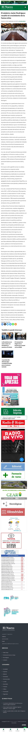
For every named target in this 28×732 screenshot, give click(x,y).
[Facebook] (2, 324)
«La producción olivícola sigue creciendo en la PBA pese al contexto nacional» (7, 363)
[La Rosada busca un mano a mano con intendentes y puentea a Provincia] (7, 336)
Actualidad (5, 669)
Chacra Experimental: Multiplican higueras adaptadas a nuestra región (12, 707)
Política (4, 689)
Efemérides (5, 676)
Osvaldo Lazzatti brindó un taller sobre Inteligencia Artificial (14, 711)
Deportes (5, 671)
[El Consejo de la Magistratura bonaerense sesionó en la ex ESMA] (20, 336)
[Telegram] (7, 324)
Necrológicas (6, 657)
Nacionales (5, 684)
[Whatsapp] (13, 324)
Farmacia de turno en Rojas (9, 655)
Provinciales (5, 691)
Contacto (5, 660)
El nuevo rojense (13, 721)
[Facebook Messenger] (10, 324)
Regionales (5, 694)
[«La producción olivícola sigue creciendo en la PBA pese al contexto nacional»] (7, 354)
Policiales (5, 686)
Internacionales (6, 679)
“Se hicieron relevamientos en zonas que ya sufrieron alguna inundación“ (12, 704)
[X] (5, 324)
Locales (4, 681)
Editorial (5, 674)
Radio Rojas (5, 652)
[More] (15, 324)
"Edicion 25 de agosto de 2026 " (11, 418)
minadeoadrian (22, 21)
